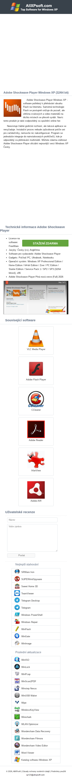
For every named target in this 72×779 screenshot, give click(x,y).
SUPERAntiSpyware (31, 579)
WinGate (25, 636)
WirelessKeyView (30, 710)
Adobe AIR (36, 501)
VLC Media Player (36, 349)
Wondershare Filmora (32, 738)
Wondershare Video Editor (34, 745)
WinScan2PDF (28, 681)
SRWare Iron (27, 572)
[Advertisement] (36, 51)
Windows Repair (29, 622)
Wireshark (26, 717)
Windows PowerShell (31, 615)
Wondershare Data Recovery (35, 731)
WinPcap (25, 674)
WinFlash (26, 629)
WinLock (25, 667)
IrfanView (36, 470)
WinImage (26, 643)
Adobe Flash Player (36, 379)
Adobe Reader (36, 440)
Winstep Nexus (29, 688)
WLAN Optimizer (29, 724)
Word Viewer (27, 752)
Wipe (23, 702)
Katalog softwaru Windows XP (36, 760)
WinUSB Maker (29, 695)
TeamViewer (27, 593)
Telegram (26, 608)
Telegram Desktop (30, 600)
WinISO (25, 660)
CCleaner (36, 410)
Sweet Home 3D (29, 586)
